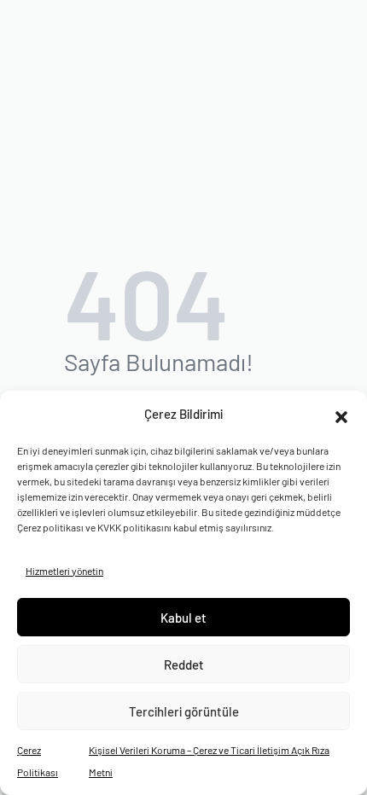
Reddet (184, 664)
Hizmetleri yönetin (64, 571)
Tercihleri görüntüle (184, 711)
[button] (341, 414)
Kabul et (183, 617)
